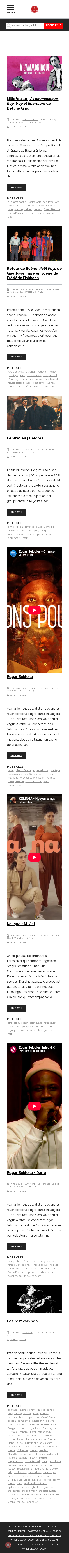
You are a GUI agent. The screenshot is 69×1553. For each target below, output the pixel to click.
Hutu (22, 375)
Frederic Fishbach (46, 371)
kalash (20, 1439)
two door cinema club (45, 1498)
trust (58, 1494)
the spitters (14, 1494)
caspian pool (32, 1417)
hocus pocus (15, 774)
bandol (50, 1409)
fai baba (34, 1424)
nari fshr (43, 1450)
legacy (11, 1030)
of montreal (30, 1454)
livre (10, 209)
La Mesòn (48, 774)
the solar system (48, 1490)
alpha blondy (27, 1409)
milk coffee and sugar (32, 777)
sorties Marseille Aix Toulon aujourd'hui (34, 1526)
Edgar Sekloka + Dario (26, 1172)
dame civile (24, 1420)
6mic (11, 526)
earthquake (36, 1022)
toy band (49, 1494)
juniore (11, 1439)
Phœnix (33, 1457)
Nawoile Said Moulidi (46, 379)
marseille (28, 379)
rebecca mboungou (37, 1030)
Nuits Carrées (15, 1454)
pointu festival (32, 1461)
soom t (56, 1479)
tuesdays (13, 1498)
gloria (53, 1428)
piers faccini (14, 538)
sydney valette (16, 1487)
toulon (25, 1494)
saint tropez (49, 1472)
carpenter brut (16, 1417)
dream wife (14, 1424)
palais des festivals (49, 1454)
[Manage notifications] (8, 1545)
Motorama (22, 1450)
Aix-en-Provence (25, 526)
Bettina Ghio (34, 202)
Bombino (49, 526)
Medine (19, 209)
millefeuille (30, 120)
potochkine (55, 1461)
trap (10, 216)
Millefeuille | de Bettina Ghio (33, 103)
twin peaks (25, 1498)
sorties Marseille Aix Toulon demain (29, 1531)
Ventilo (14, 127)
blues (39, 526)
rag (51, 1465)
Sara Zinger (14, 1476)
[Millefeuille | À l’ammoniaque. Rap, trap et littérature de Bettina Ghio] (34, 74)
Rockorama (20, 1472)
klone (11, 1443)
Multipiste (29, 688)
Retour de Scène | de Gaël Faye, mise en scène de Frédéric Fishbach (34, 273)
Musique (28, 450)
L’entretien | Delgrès (25, 438)
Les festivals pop (22, 1321)
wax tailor (32, 1502)
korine (19, 1443)
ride (10, 1472)
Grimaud (13, 1432)
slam (46, 781)
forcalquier (50, 1022)
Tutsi (52, 386)
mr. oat (21, 1030)
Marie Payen (14, 379)
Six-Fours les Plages (19, 1479)
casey (11, 770)
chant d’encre (23, 770)
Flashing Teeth (49, 1424)
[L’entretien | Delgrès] (34, 414)
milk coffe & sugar (18, 1268)
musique (30, 534)
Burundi (30, 371)
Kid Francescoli (51, 1439)
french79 (24, 1428)
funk (10, 1026)
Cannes (44, 1413)
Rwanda (50, 382)
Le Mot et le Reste (34, 205)
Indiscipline (29, 1435)
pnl (28, 213)
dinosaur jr (38, 1420)
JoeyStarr (13, 205)
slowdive (37, 1479)
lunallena (23, 1446)
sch (39, 213)
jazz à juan (44, 530)
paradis (23, 1457)
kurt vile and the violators (38, 1443)
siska (47, 1476)
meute (11, 1450)
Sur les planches (33, 289)
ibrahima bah (34, 375)
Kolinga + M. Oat (21, 924)
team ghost (32, 1487)
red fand (39, 1468)
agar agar (13, 1409)
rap (33, 213)
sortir (54, 213)
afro (10, 1022)
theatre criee (41, 386)
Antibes (41, 1409)
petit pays (38, 382)
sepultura (28, 1476)
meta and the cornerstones (45, 1446)
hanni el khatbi (28, 1432)
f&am (25, 1424)
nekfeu (28, 209)
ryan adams (35, 1472)
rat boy (11, 1468)
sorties (46, 213)
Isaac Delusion (45, 1435)
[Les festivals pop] (34, 1300)
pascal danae (44, 534)
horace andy (44, 1432)
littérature (50, 205)
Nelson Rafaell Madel (19, 382)
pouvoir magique (17, 1465)
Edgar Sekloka (20, 676)
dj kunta (50, 1420)
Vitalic (11, 1502)
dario (35, 1261)
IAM (57, 202)
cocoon (12, 1420)
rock (25, 538)
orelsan (38, 209)
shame (39, 1476)
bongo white (15, 1413)
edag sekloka (47, 1261)
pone (44, 1461)
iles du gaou (14, 1435)
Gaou (46, 1428)
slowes (47, 1479)
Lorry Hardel (50, 375)
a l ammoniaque (17, 202)
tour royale (36, 1494)
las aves (12, 1446)
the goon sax (47, 1487)
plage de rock (15, 1461)
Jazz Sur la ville (32, 774)
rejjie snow (52, 1468)
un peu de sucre (32, 1276)
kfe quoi (40, 1026)
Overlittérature (52, 209)
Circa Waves (48, 1417)
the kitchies (14, 1490)
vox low (21, 1502)
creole (11, 530)
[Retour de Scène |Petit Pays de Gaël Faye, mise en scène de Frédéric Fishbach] (34, 244)
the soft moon (29, 1490)
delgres (21, 530)
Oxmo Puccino (16, 213)
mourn (34, 1450)
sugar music (15, 785)
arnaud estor (21, 1022)
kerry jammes (34, 1439)
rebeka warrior (25, 1468)
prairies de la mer (38, 1465)
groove (30, 1026)
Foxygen (12, 1428)
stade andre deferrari (35, 1483)
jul (21, 205)
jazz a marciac (16, 534)
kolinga (50, 1026)
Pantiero (12, 1457)
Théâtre (28, 386)
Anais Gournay (16, 371)
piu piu (43, 1457)
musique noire (16, 781)
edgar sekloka (40, 770)
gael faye (48, 202)
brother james (31, 1413)
